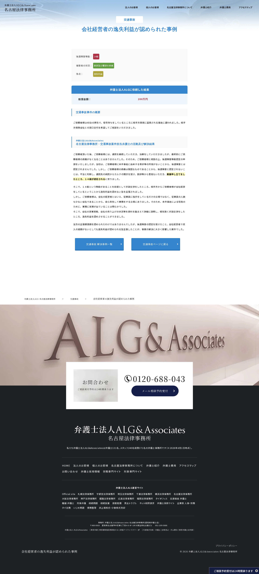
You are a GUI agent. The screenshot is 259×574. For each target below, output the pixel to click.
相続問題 (93, 503)
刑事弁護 (81, 503)
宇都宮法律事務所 (106, 494)
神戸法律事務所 (89, 498)
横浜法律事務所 (163, 494)
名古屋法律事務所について (127, 465)
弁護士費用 (169, 465)
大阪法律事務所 (70, 498)
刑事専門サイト (133, 471)
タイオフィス (162, 498)
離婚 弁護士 (68, 503)
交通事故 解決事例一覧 (99, 244)
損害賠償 (117, 503)
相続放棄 (105, 503)
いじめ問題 (78, 507)
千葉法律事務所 (144, 494)
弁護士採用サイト (166, 503)
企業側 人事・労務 (186, 503)
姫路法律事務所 (107, 498)
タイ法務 (66, 507)
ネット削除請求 (146, 503)
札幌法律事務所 (86, 494)
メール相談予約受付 (155, 391)
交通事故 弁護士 (178, 498)
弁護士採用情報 (90, 471)
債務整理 (91, 507)
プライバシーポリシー (226, 545)
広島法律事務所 (126, 498)
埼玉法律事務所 (126, 494)
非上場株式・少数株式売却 (112, 507)
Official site (68, 494)
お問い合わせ (70, 471)
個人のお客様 (100, 465)
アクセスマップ (187, 465)
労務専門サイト (112, 471)
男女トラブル (130, 503)
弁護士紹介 (153, 465)
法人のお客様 (81, 465)
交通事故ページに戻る (155, 244)
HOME (66, 465)
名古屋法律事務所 (183, 494)
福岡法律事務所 (145, 498)
